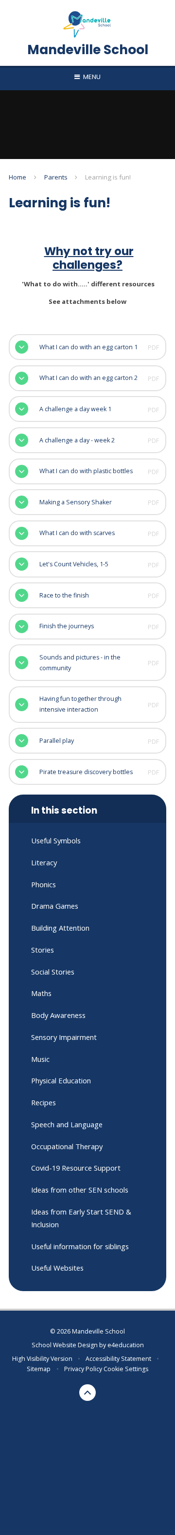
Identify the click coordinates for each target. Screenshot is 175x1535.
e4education (125, 1345)
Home (17, 177)
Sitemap (39, 1369)
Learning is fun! (108, 177)
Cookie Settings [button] (126, 1369)
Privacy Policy (83, 1369)
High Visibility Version (42, 1359)
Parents (56, 177)
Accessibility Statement (118, 1359)
